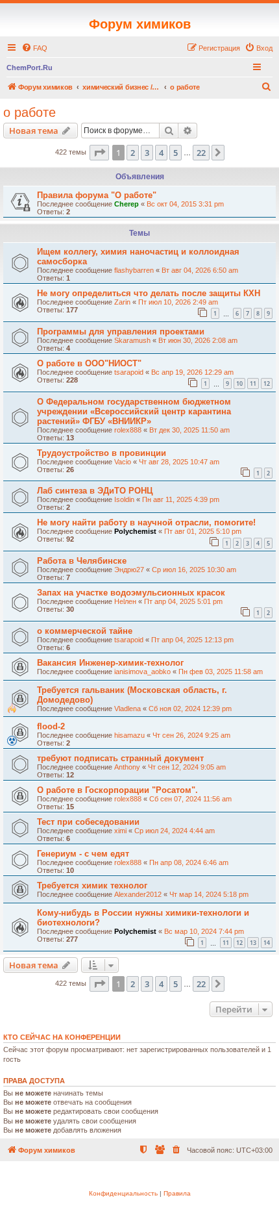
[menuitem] (34, 48)
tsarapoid (128, 372)
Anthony (127, 767)
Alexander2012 (138, 894)
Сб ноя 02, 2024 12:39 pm (190, 708)
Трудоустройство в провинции (101, 453)
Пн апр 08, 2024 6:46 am (188, 862)
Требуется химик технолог (92, 885)
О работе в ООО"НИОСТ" (89, 363)
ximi (120, 831)
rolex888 (127, 430)
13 (253, 942)
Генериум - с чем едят (83, 854)
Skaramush (132, 340)
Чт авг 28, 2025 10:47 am (179, 462)
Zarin (122, 302)
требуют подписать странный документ (120, 758)
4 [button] (161, 152)
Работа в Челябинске (82, 561)
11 (253, 383)
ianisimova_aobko (142, 671)
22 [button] (201, 152)
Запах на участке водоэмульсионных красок (131, 592)
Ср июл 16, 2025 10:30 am (194, 569)
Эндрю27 (129, 569)
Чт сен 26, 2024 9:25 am (191, 735)
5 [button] (175, 152)
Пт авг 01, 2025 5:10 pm (202, 531)
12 (266, 383)
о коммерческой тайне (84, 631)
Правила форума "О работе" (96, 195)
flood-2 (51, 726)
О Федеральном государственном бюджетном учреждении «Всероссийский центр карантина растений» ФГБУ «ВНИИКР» (134, 411)
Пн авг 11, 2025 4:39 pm (180, 499)
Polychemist (135, 531)
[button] (99, 152)
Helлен (125, 601)
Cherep (126, 204)
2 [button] (132, 152)
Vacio (122, 462)
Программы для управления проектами (120, 331)
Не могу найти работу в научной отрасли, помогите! (146, 522)
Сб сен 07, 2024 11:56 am (190, 799)
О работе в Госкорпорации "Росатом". (117, 790)
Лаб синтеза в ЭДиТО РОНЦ (95, 491)
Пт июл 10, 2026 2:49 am (178, 302)
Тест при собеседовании (88, 822)
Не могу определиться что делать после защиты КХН (148, 293)
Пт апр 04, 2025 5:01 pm (183, 601)
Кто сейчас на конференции (62, 1037)
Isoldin (124, 499)
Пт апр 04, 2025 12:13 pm (192, 640)
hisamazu (129, 735)
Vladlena (127, 708)
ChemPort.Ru (29, 67)
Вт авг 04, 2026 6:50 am (200, 270)
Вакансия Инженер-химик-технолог (110, 663)
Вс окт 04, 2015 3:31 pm (185, 204)
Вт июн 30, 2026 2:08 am (197, 340)
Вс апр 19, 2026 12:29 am (192, 372)
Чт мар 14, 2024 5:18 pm (209, 894)
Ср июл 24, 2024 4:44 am (174, 831)
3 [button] (147, 152)
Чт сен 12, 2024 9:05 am (187, 767)
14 (266, 942)
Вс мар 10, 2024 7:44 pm (204, 931)
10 (239, 383)
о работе (29, 112)
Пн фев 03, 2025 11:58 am (220, 671)
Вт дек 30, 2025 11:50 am (189, 430)
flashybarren (134, 270)
